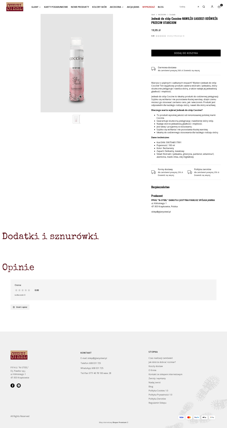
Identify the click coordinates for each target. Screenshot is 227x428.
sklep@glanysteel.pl (161, 211)
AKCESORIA (162, 15)
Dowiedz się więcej (192, 70)
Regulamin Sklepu (157, 402)
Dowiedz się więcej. (166, 175)
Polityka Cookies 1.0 (158, 390)
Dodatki (172, 15)
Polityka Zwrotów (157, 398)
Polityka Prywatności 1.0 (160, 394)
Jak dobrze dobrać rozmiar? (162, 362)
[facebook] (13, 386)
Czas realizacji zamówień (161, 358)
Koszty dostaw (156, 366)
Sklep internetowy (112, 422)
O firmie (152, 370)
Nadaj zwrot (155, 382)
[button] (203, 6)
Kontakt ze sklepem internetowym (165, 374)
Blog (151, 386)
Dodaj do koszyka (186, 53)
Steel (153, 15)
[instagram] (19, 386)
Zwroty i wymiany (157, 378)
